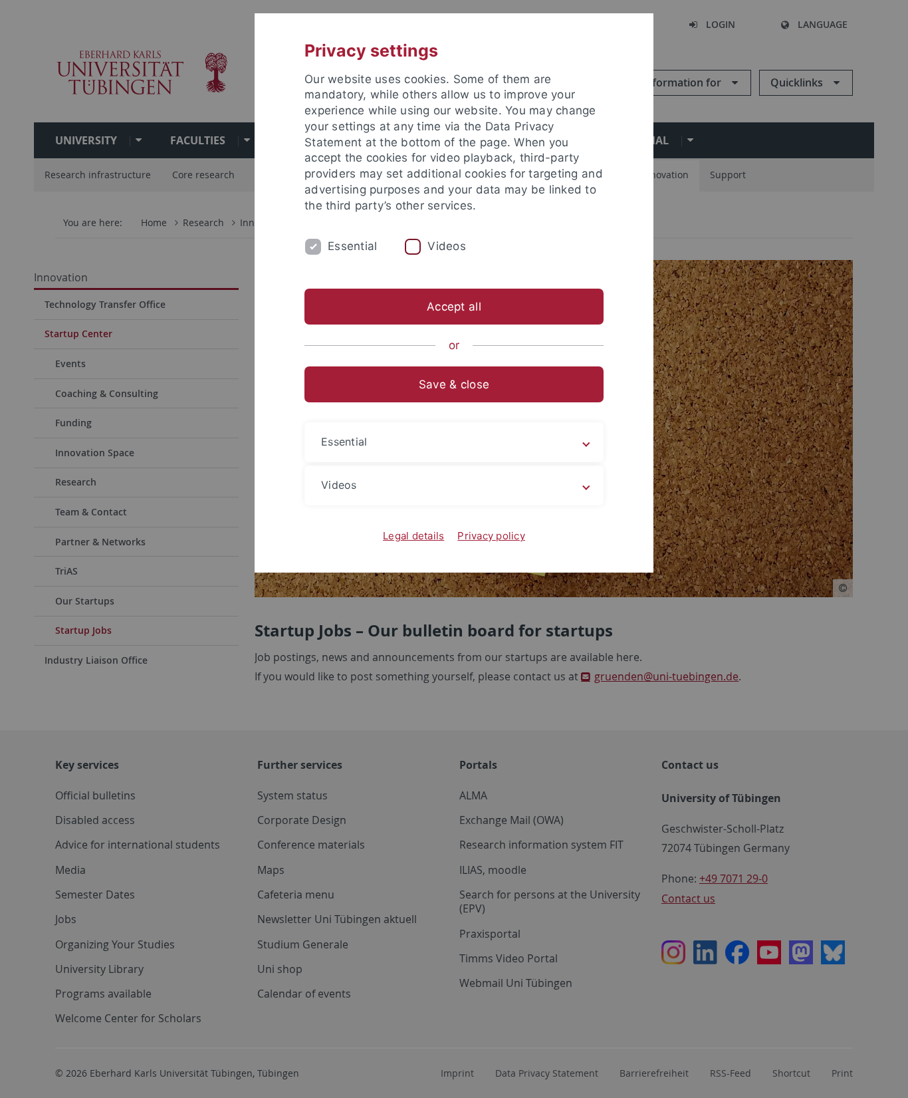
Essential (352, 246)
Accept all (454, 306)
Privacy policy (491, 535)
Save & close (454, 384)
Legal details (413, 535)
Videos (446, 246)
